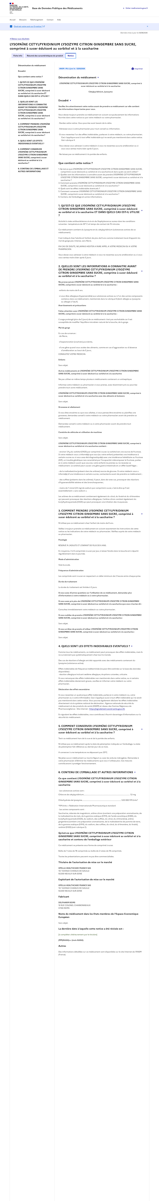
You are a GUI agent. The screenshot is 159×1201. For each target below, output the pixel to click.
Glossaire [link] (22, 20)
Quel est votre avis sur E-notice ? (28, 26)
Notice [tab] (71, 55)
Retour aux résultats (20, 38)
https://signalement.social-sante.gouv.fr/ (107, 708)
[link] (57, 8)
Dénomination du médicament (32, 65)
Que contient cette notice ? (30, 76)
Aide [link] (59, 20)
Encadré (21, 71)
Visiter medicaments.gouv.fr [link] (137, 8)
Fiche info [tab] (17, 55)
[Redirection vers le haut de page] (98, 77)
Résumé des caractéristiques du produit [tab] (45, 55)
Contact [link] (50, 20)
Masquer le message (147, 26)
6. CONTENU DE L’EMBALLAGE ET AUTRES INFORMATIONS (33, 170)
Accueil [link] (12, 20)
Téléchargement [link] (36, 20)
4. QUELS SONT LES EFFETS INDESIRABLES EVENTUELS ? (31, 142)
